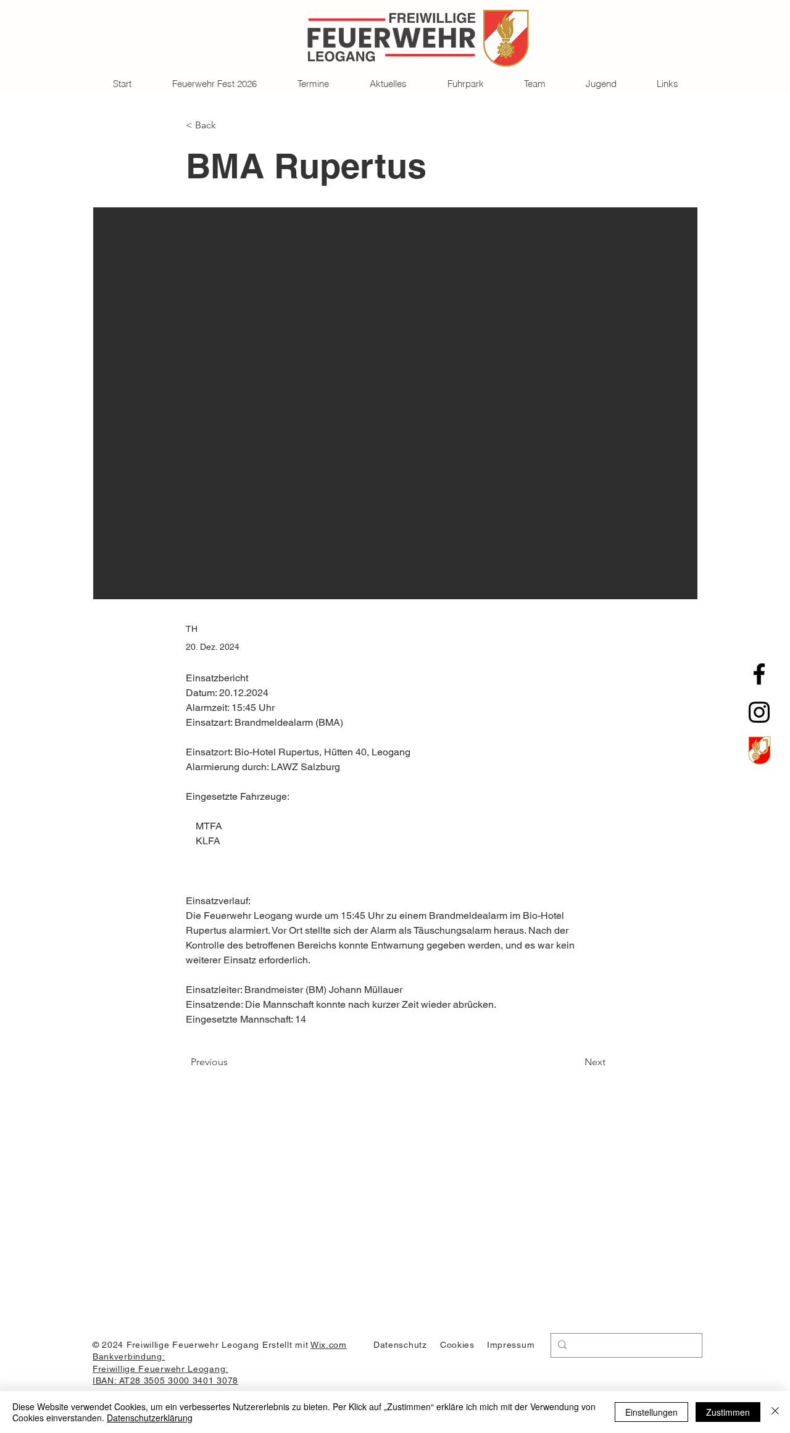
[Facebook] (759, 674)
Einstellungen (651, 1412)
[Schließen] (775, 1412)
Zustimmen (728, 1412)
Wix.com (328, 1345)
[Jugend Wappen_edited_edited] (759, 750)
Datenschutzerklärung (150, 1417)
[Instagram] (759, 712)
